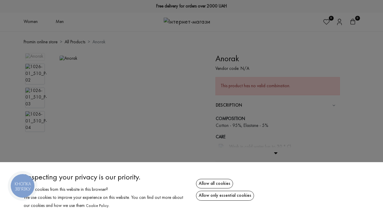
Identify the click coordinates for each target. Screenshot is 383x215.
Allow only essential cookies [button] (225, 196)
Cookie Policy (97, 206)
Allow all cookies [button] (214, 184)
